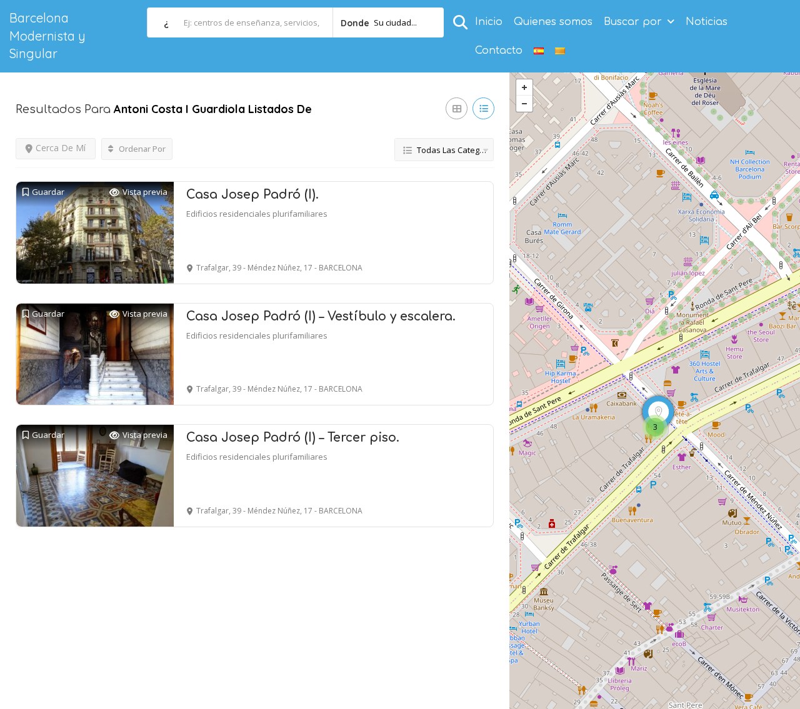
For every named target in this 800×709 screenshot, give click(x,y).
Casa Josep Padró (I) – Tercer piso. (292, 437)
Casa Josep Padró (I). (252, 194)
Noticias (707, 21)
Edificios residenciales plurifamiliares (257, 213)
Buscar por (633, 21)
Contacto (498, 50)
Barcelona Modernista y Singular (47, 35)
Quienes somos (553, 21)
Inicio (488, 21)
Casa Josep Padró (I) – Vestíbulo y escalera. (321, 316)
